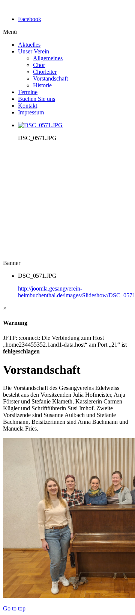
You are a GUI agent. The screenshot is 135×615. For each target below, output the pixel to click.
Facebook (29, 19)
